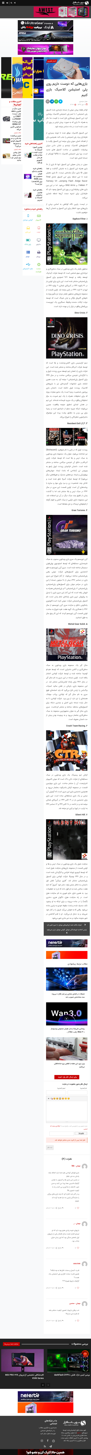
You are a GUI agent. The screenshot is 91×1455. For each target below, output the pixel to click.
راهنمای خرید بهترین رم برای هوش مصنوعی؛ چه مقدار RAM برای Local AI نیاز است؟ (37, 176)
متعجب (60, 1098)
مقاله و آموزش (17, 133)
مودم (28, 256)
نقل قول (48, 1098)
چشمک (68, 1098)
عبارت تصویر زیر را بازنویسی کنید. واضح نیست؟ (68, 1127)
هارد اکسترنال (28, 268)
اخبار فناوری (52, 61)
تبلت (38, 232)
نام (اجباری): (83, 1088)
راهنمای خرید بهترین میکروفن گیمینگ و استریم (37, 195)
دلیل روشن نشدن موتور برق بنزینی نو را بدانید (16, 156)
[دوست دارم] (78, 1208)
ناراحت (65, 1098)
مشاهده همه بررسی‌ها (11, 1344)
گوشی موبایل (28, 220)
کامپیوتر (38, 220)
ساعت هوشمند (38, 270)
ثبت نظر (49, 1147)
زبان (63, 1098)
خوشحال (57, 1098)
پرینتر (38, 256)
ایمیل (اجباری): (61, 1088)
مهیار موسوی (83, 101)
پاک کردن (51, 1098)
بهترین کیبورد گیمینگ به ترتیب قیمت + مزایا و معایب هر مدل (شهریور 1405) (37, 155)
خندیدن (54, 1098)
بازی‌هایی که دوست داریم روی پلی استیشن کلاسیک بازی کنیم (66, 89)
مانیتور (38, 244)
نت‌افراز (79, 1433)
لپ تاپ (27, 232)
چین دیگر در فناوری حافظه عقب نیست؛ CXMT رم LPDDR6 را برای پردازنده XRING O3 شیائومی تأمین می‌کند (15, 119)
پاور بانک (28, 244)
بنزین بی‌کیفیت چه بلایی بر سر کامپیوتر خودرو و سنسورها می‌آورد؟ (15, 141)
